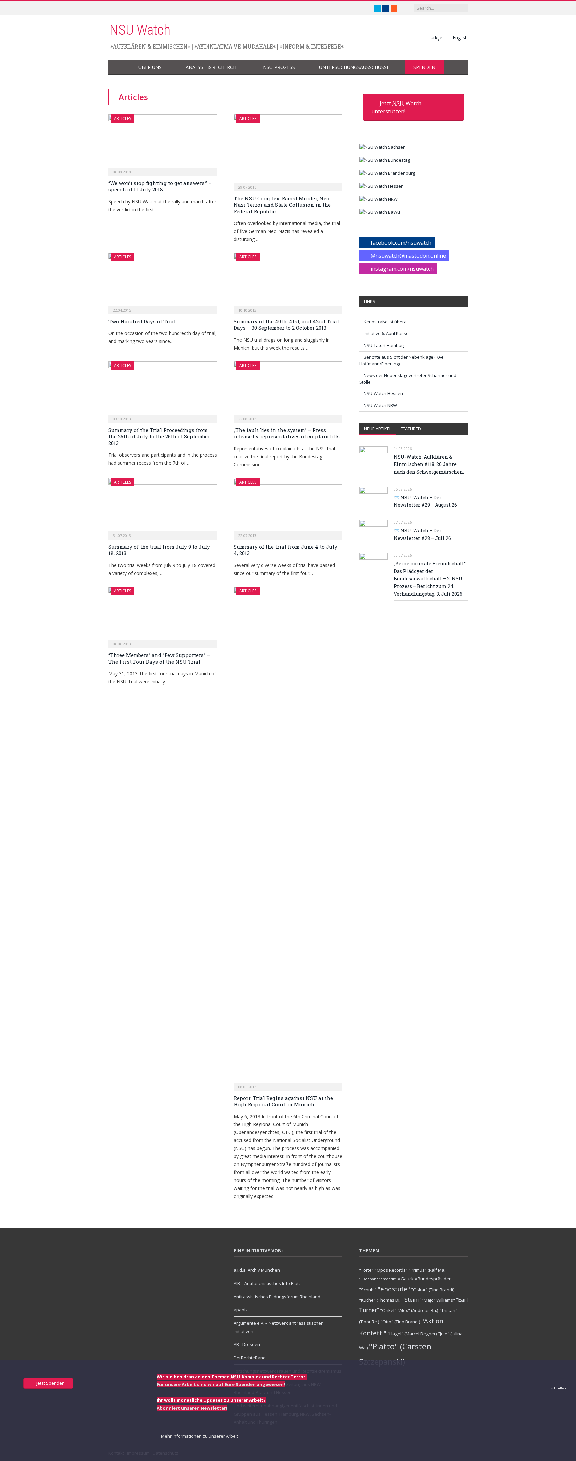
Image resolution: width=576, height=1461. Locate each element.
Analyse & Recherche (212, 67)
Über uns (150, 67)
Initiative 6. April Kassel (387, 333)
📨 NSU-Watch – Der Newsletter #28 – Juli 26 (422, 534)
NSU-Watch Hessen (383, 393)
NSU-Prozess (279, 67)
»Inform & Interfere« (312, 46)
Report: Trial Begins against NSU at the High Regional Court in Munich (283, 1101)
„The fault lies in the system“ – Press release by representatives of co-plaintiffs (287, 433)
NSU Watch (139, 30)
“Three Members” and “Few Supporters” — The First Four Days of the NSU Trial (159, 658)
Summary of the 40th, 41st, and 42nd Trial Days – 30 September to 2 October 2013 (286, 324)
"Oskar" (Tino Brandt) (433, 1290)
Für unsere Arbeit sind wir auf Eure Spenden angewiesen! (221, 1384)
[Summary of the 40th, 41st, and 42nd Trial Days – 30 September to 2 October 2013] (288, 281)
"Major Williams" (438, 1300)
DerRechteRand (250, 1358)
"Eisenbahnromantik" (378, 1279)
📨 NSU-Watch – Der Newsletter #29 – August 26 (425, 501)
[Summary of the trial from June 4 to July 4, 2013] (288, 506)
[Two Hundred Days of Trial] (162, 281)
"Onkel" (388, 1310)
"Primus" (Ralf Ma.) (428, 1270)
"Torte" (366, 1270)
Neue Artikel (377, 429)
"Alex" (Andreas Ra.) (417, 1310)
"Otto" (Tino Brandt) (400, 1322)
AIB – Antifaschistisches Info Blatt (267, 1283)
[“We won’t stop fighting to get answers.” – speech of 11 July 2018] (162, 143)
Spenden (424, 67)
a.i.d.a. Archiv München (257, 1270)
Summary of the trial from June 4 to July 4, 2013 (285, 550)
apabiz (241, 1310)
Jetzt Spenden (50, 1383)
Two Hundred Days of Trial (142, 321)
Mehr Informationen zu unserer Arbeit (199, 1436)
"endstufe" (394, 1289)
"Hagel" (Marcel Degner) (412, 1334)
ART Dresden (247, 1344)
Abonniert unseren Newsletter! (192, 1408)
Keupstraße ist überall (386, 322)
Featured (411, 429)
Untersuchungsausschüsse (354, 67)
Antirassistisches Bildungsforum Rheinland (277, 1297)
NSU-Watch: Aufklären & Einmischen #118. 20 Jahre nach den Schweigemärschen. (429, 464)
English (460, 37)
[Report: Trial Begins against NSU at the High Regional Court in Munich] (288, 837)
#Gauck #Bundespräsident (425, 1279)
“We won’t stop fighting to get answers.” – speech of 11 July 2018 (160, 186)
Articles (122, 118)
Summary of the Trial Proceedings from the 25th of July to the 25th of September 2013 (159, 436)
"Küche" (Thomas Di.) (380, 1300)
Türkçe (435, 37)
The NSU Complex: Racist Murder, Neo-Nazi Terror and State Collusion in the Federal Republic (282, 205)
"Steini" (412, 1299)
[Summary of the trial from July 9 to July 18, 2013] (162, 506)
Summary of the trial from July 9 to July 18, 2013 (159, 550)
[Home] (119, 67)
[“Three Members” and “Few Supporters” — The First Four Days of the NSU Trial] (162, 615)
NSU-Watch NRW (380, 405)
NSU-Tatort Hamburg (384, 345)
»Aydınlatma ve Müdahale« (235, 46)
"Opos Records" (391, 1270)
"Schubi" (368, 1290)
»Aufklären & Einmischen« (150, 46)
